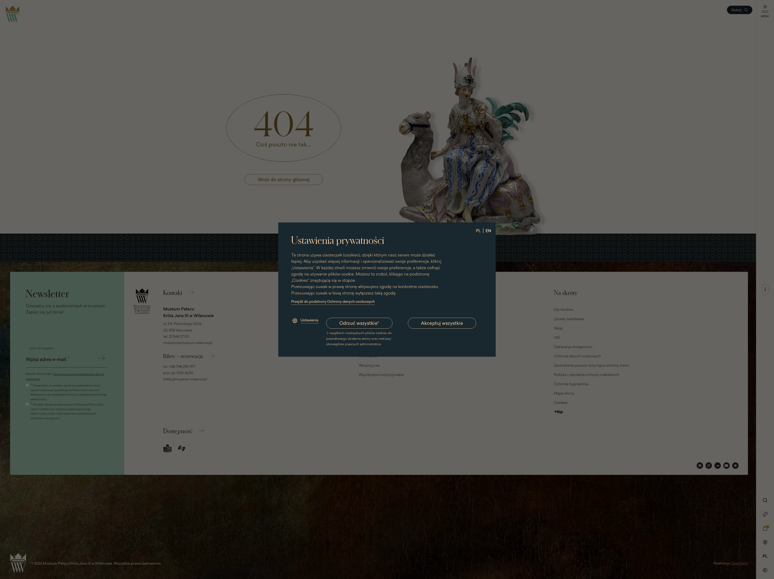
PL (478, 230)
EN (488, 230)
